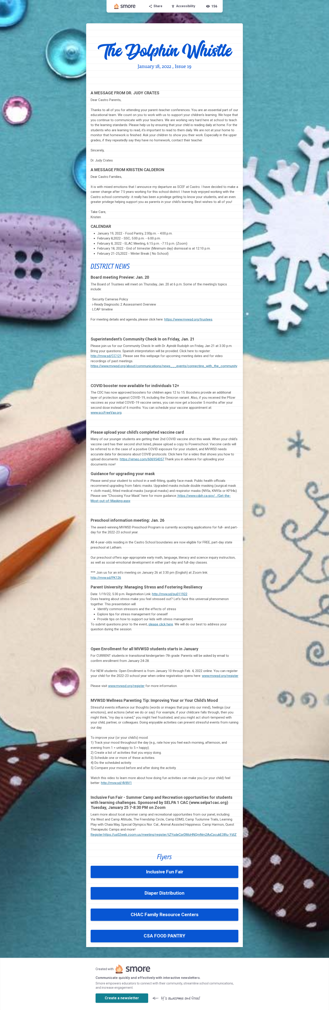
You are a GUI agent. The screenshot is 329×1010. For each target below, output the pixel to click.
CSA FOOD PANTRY (164, 936)
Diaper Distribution (164, 893)
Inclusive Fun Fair (164, 871)
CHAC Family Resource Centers (165, 914)
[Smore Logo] (125, 6)
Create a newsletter (122, 998)
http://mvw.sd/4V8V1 (116, 783)
